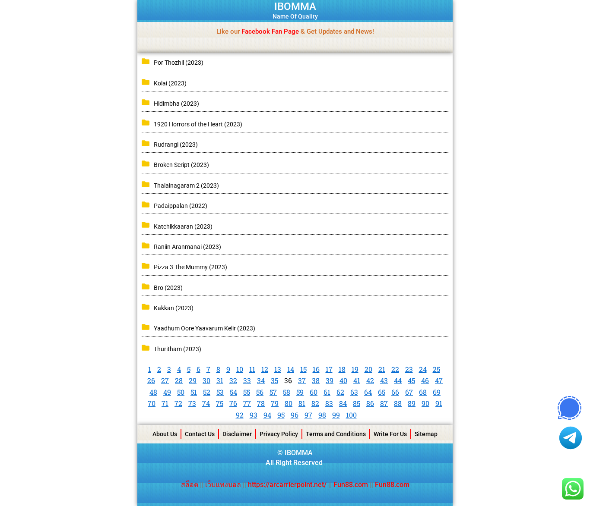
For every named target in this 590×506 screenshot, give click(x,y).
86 (370, 403)
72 (178, 403)
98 (322, 414)
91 (438, 403)
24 (423, 369)
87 (384, 403)
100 (351, 414)
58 (286, 391)
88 (398, 403)
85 (356, 403)
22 (395, 369)
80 (288, 403)
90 (425, 403)
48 (153, 391)
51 (193, 391)
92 (240, 414)
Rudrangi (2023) (176, 144)
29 (193, 380)
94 (267, 414)
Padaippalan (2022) (180, 205)
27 (165, 380)
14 (290, 369)
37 (302, 380)
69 (437, 391)
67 (409, 391)
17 (329, 369)
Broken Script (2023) (181, 164)
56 (259, 391)
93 (253, 414)
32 (233, 380)
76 (233, 403)
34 (261, 380)
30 (206, 380)
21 (381, 369)
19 (355, 369)
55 (246, 391)
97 (308, 414)
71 (165, 403)
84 (343, 403)
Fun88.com (350, 485)
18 (342, 369)
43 (384, 380)
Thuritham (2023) (177, 349)
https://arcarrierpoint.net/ (287, 485)
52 (206, 391)
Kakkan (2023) (173, 308)
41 (356, 380)
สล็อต (190, 485)
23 (409, 369)
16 (316, 369)
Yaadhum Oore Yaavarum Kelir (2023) (204, 328)
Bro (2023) (168, 287)
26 (151, 380)
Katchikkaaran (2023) (183, 226)
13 (277, 369)
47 (439, 380)
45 (411, 380)
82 (315, 403)
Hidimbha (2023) (176, 103)
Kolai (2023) (170, 83)
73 (192, 403)
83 (329, 403)
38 (316, 380)
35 (274, 380)
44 (398, 380)
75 (219, 403)
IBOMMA (295, 6)
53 (220, 391)
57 (273, 391)
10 (239, 369)
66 (395, 391)
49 (167, 391)
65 (381, 391)
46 (425, 380)
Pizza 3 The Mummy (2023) (190, 267)
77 (247, 403)
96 (294, 414)
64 (368, 391)
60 (313, 391)
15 (303, 369)
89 (412, 403)
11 (252, 369)
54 (233, 391)
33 (247, 380)
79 (275, 403)
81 (301, 403)
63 (354, 391)
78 (261, 403)
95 (281, 414)
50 (180, 391)
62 (340, 391)
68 (423, 391)
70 (151, 403)
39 (329, 380)
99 (336, 414)
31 (219, 380)
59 (300, 391)
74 (206, 403)
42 (370, 380)
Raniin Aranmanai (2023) (187, 246)
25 (436, 369)
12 (264, 369)
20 (368, 369)
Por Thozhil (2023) (178, 62)
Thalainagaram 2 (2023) (186, 185)
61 (327, 391)
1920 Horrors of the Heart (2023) (198, 124)
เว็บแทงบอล (224, 485)
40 (343, 380)
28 (179, 380)
